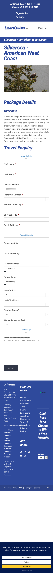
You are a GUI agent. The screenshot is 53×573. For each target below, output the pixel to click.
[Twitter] (29, 452)
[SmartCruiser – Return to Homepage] (16, 23)
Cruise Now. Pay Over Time (26, 403)
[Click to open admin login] (48, 488)
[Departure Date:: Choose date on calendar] (5, 272)
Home (23, 397)
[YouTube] (21, 456)
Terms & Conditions (25, 424)
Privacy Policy (23, 430)
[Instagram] (25, 456)
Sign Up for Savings (22, 15)
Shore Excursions (25, 411)
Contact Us (25, 419)
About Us (24, 416)
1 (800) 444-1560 (8, 413)
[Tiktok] (21, 452)
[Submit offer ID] (46, 457)
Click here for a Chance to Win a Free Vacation (44, 426)
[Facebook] (25, 452)
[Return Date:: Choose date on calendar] (5, 285)
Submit (11, 368)
